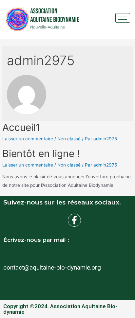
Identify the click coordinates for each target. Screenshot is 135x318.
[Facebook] (74, 220)
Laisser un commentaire (27, 138)
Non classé (69, 138)
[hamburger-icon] (122, 18)
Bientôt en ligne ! (41, 153)
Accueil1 (21, 127)
